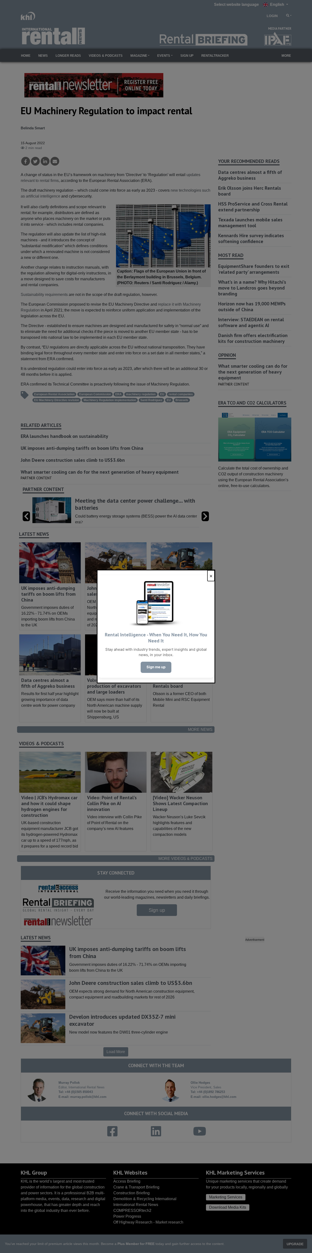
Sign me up (156, 667)
